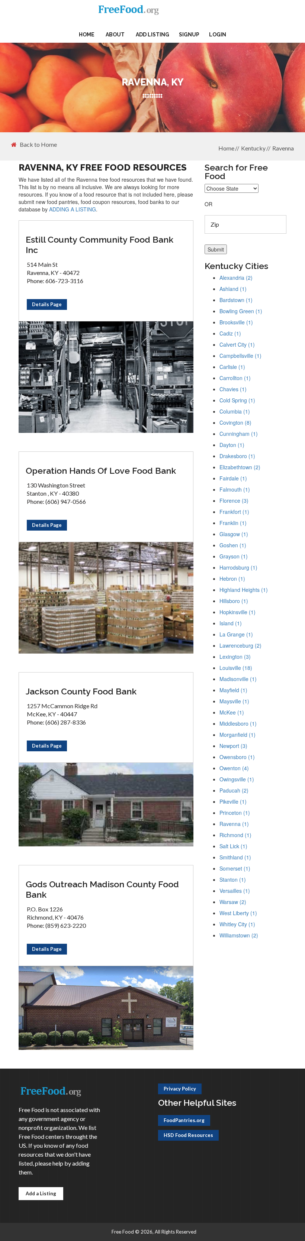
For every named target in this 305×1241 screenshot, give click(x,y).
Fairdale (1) (233, 478)
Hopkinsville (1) (237, 612)
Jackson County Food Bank (81, 691)
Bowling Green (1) (240, 311)
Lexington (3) (235, 656)
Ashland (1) (233, 288)
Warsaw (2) (232, 901)
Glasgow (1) (233, 534)
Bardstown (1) (236, 300)
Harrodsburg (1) (238, 567)
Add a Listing (41, 1193)
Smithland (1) (235, 857)
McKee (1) (231, 712)
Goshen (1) (232, 545)
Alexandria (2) (236, 277)
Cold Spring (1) (237, 400)
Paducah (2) (233, 790)
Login (217, 35)
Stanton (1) (232, 879)
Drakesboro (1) (237, 456)
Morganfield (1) (237, 734)
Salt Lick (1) (233, 846)
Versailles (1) (234, 890)
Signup (189, 35)
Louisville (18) (235, 667)
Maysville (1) (234, 701)
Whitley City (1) (237, 924)
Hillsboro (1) (233, 601)
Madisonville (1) (238, 679)
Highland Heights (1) (243, 589)
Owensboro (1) (237, 757)
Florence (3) (233, 500)
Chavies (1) (233, 389)
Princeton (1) (234, 812)
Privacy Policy (180, 1089)
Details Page (47, 304)
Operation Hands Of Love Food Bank (101, 471)
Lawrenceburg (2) (240, 645)
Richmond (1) (235, 835)
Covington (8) (235, 422)
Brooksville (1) (236, 322)
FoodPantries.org (184, 1120)
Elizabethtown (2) (239, 467)
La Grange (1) (236, 634)
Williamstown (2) (238, 935)
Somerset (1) (234, 868)
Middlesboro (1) (238, 723)
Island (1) (230, 623)
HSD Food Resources (188, 1135)
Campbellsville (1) (240, 355)
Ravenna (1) (234, 823)
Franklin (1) (233, 522)
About (115, 35)
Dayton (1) (231, 444)
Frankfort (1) (234, 511)
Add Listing (152, 35)
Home (86, 35)
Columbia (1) (234, 411)
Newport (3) (233, 745)
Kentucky (253, 148)
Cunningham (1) (238, 433)
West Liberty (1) (238, 913)
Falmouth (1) (234, 489)
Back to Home (38, 145)
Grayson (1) (233, 556)
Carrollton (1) (235, 378)
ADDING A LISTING (72, 209)
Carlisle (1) (232, 366)
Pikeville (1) (233, 801)
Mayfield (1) (233, 690)
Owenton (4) (234, 768)
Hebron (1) (232, 578)
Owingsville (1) (236, 779)
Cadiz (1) (230, 333)
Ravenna (283, 148)
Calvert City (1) (237, 344)
